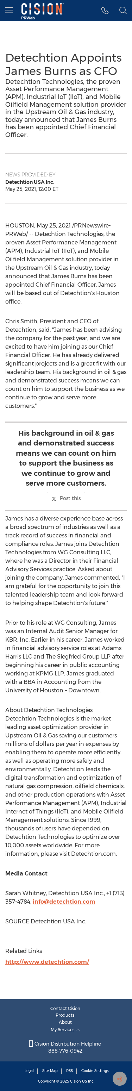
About (65, 1022)
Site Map (50, 1070)
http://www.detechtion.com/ (47, 962)
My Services (63, 1029)
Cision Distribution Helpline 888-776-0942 (67, 1047)
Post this (70, 498)
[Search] (123, 10)
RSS (69, 1070)
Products (65, 1015)
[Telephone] (105, 10)
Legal (29, 1070)
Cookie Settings (95, 1070)
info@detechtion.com (64, 901)
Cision (75, 1081)
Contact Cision (65, 1008)
